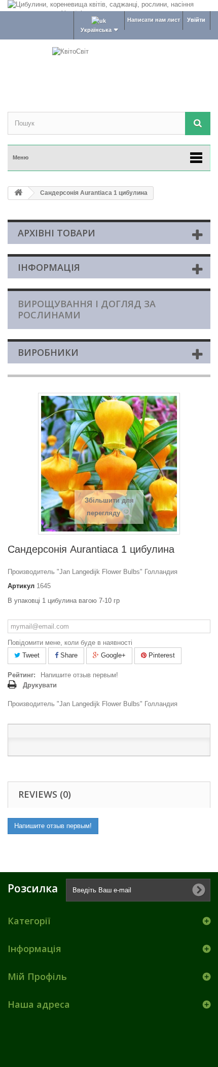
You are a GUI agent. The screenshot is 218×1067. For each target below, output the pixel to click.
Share (68, 655)
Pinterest (161, 655)
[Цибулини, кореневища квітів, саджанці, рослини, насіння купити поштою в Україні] (109, 5)
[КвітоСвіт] (109, 67)
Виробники (48, 352)
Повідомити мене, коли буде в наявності (70, 642)
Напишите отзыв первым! (79, 675)
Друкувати (40, 685)
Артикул (21, 586)
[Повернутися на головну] (18, 193)
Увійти (196, 20)
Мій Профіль (37, 976)
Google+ (112, 655)
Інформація (49, 267)
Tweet (30, 655)
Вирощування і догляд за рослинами (87, 309)
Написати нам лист (153, 20)
